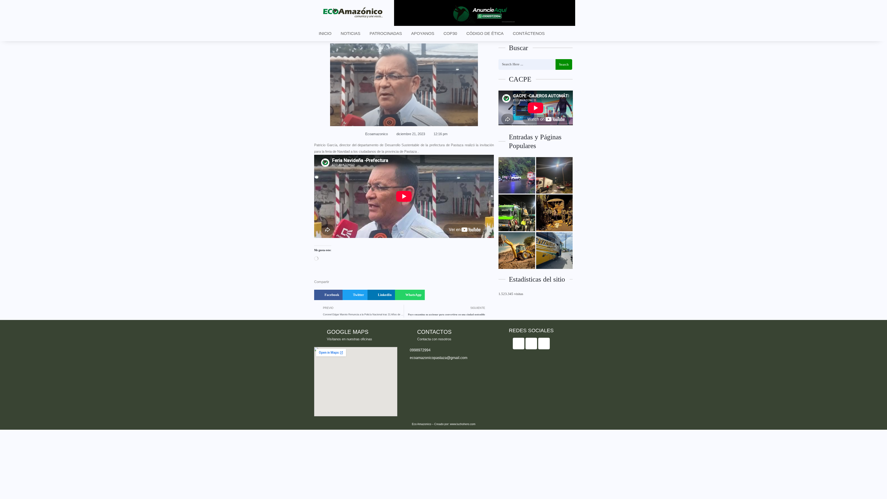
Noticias (350, 33)
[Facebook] (518, 343)
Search (564, 64)
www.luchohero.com (462, 424)
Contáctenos (529, 33)
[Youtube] (544, 343)
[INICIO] (516, 213)
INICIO (325, 33)
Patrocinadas (386, 33)
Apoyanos (422, 33)
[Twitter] (531, 343)
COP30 (450, 33)
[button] (328, 295)
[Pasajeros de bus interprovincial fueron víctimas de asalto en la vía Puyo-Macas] (554, 250)
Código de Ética (485, 33)
